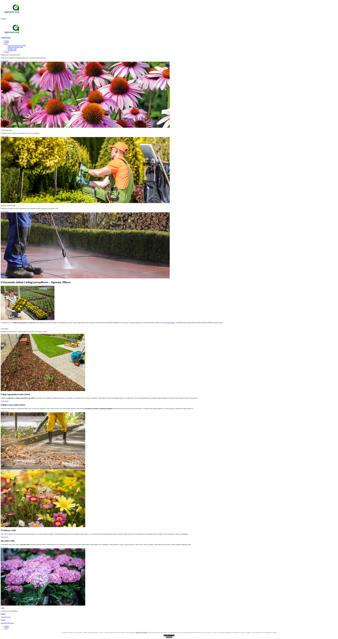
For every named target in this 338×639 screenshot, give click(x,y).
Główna (6, 41)
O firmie (6, 42)
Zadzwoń (3, 18)
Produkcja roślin (12, 48)
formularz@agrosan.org (7, 623)
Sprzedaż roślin (12, 50)
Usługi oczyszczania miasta (15, 47)
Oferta (6, 44)
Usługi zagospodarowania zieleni (17, 45)
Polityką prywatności (141, 632)
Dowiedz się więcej (169, 635)
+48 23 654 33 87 (6, 617)
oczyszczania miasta (169, 322)
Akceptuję (169, 637)
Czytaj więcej (4, 61)
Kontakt (6, 52)
